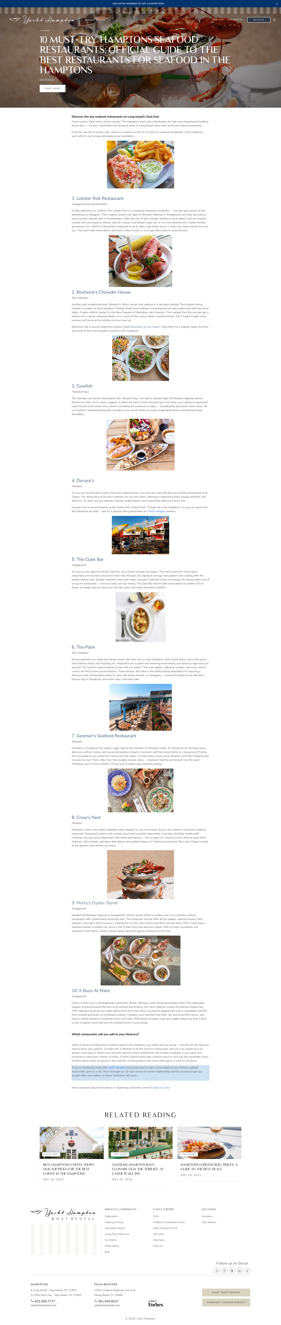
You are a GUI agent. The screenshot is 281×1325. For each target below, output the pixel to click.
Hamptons (207, 1216)
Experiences (235, 19)
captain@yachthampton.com (43, 1305)
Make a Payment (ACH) (165, 1228)
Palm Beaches (209, 1222)
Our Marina (110, 1240)
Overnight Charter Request (226, 1302)
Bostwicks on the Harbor (145, 327)
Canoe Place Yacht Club (117, 1234)
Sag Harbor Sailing (114, 1228)
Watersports (111, 1216)
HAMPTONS (95, 20)
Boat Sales (158, 1240)
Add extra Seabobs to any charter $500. (138, 3)
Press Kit (157, 1246)
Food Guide (52, 88)
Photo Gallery (112, 1246)
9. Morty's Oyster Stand (94, 903)
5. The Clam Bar (88, 559)
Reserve (258, 19)
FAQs (156, 1216)
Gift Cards (158, 1234)
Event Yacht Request (226, 1292)
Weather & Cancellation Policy (169, 1222)
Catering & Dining (114, 1222)
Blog (107, 1251)
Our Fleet (218, 19)
